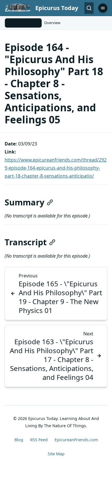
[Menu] (102, 8)
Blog (18, 439)
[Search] (89, 8)
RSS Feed (39, 439)
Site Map (56, 453)
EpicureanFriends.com (76, 439)
